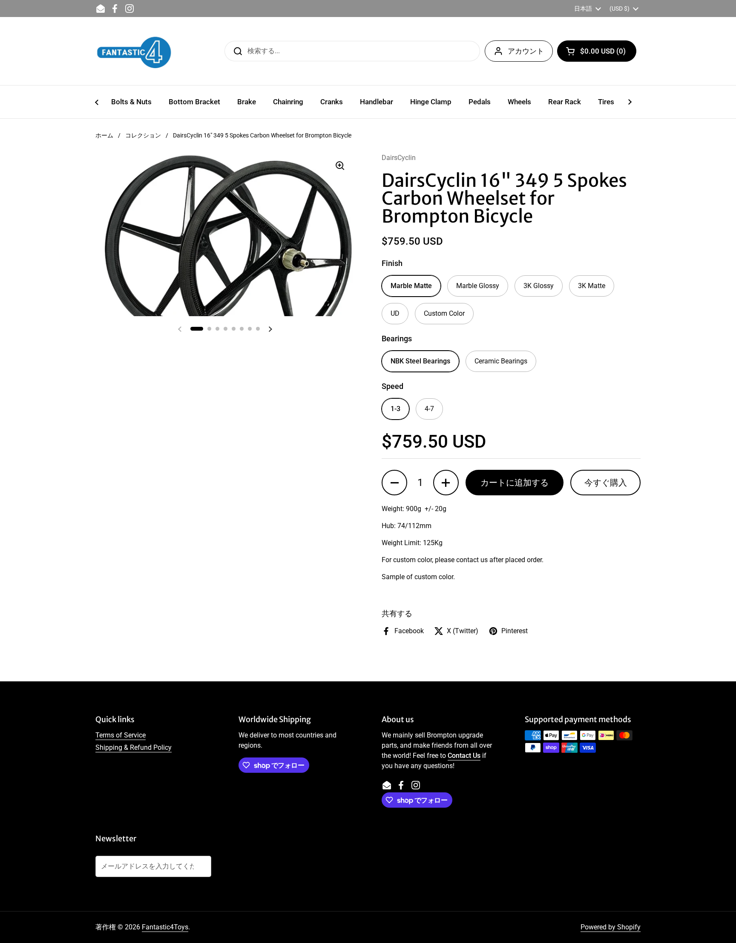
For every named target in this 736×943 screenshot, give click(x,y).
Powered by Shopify (611, 927)
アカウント (526, 51)
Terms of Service (120, 735)
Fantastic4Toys (165, 927)
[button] (596, 51)
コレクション (143, 135)
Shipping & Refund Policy (133, 747)
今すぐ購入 (605, 482)
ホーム (104, 135)
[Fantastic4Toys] (134, 51)
